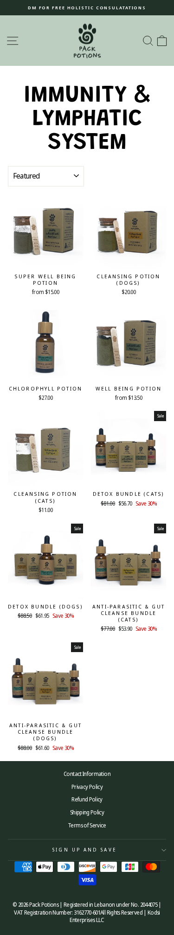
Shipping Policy (87, 812)
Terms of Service (87, 825)
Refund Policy (87, 799)
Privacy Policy (87, 786)
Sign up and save (84, 849)
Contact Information (87, 773)
